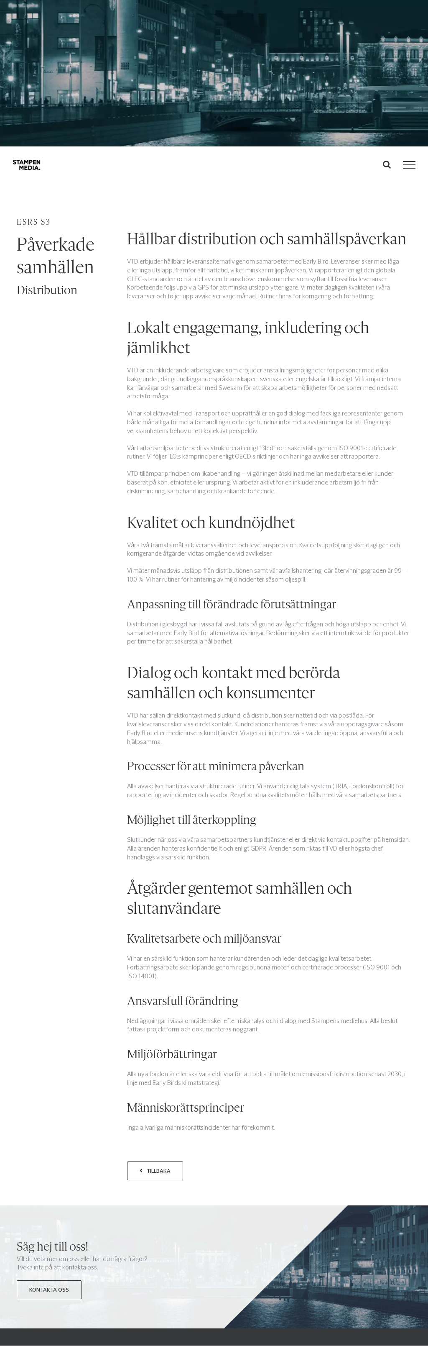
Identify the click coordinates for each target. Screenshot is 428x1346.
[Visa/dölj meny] (409, 165)
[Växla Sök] (387, 164)
